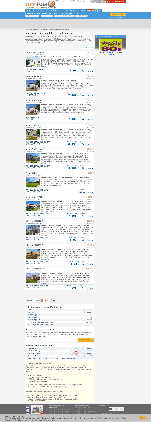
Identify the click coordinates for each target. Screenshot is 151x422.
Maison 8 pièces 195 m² (35, 125)
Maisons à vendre (33, 312)
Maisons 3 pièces (33, 315)
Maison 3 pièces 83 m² (34, 245)
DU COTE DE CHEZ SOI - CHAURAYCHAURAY (110, 53)
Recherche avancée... (118, 17)
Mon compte (117, 1)
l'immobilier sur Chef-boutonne (42, 325)
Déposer (97, 10)
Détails (90, 72)
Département (67, 14)
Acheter (30, 10)
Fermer (142, 417)
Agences (81, 10)
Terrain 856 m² (31, 173)
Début (37, 301)
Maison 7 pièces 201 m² (35, 269)
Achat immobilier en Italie (58, 413)
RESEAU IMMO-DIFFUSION (36, 93)
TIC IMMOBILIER (32, 117)
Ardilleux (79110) (33, 351)
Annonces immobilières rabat (85, 411)
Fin (53, 301)
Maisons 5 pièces (33, 320)
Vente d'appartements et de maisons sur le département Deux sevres (52, 358)
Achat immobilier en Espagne (59, 409)
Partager (100, 1)
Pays (56, 14)
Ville (76, 14)
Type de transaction (32, 14)
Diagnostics (69, 10)
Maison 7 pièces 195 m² (35, 197)
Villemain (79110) (33, 353)
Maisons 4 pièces (33, 317)
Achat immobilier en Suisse (59, 411)
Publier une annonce (85, 340)
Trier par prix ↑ (86, 47)
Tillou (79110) (32, 356)
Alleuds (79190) (33, 348)
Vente (29, 310)
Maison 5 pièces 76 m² (34, 52)
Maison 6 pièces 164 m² (35, 149)
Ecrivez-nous (118, 409)
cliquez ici (51, 420)
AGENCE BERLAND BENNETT (38, 142)
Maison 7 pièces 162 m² (35, 76)
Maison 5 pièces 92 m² (34, 221)
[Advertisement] (75, 23)
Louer (39, 10)
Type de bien (46, 14)
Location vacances (53, 10)
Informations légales (106, 413)
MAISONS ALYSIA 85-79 (35, 69)
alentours (40, 43)
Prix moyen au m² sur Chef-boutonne (40, 322)
